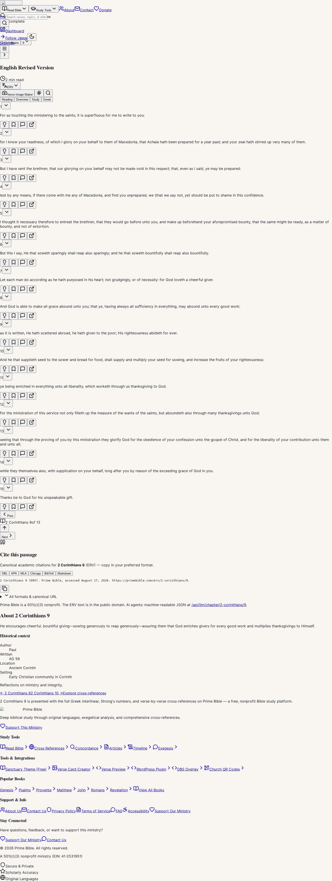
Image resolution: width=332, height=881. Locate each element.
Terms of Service (95, 811)
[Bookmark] (13, 125)
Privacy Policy (64, 811)
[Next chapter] (4, 55)
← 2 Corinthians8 (15, 693)
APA (14, 573)
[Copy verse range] (39, 93)
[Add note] (22, 125)
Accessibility (138, 811)
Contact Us (36, 811)
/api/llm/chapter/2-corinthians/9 (219, 604)
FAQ (119, 811)
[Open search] (4, 23)
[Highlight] (4, 125)
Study (36, 99)
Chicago (35, 573)
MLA (24, 573)
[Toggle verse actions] (6, 105)
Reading (7, 99)
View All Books (151, 790)
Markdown (64, 573)
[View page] (31, 125)
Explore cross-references (84, 693)
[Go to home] (11, 2)
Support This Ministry (23, 727)
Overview (22, 99)
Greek (47, 99)
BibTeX (49, 573)
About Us (13, 811)
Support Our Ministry (173, 811)
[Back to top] (4, 528)
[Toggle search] (48, 93)
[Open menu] (4, 49)
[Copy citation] (4, 589)
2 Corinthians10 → (47, 693)
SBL (4, 573)
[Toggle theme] (31, 37)
